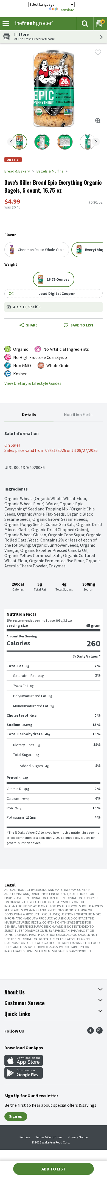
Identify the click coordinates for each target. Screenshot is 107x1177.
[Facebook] (90, 1032)
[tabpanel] (53, 635)
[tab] (29, 415)
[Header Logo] (32, 24)
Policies (24, 1137)
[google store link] (23, 1077)
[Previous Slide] (11, 142)
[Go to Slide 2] (42, 142)
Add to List (53, 1169)
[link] (79, 325)
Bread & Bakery (17, 171)
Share (31, 325)
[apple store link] (23, 1064)
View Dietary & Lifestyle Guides (32, 383)
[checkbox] (98, 52)
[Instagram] (99, 1032)
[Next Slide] (96, 142)
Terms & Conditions (48, 1137)
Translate (66, 9)
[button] (85, 23)
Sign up (15, 1116)
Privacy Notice (78, 1137)
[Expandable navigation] (5, 23)
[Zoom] (98, 121)
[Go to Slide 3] (65, 142)
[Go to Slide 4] (88, 142)
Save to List (82, 325)
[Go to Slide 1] (19, 142)
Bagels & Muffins (49, 171)
